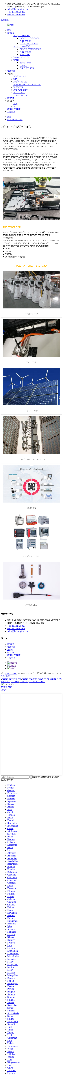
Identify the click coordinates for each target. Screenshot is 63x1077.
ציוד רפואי (18, 87)
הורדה (16, 106)
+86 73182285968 (16, 14)
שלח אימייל (6, 687)
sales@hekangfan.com (18, 9)
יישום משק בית (20, 90)
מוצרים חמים (11, 673)
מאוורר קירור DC (21, 46)
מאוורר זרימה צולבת (29, 43)
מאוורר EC (25, 54)
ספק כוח (23, 65)
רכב (15, 79)
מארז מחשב (25, 62)
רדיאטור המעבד (21, 57)
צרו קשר (11, 111)
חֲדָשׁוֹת (10, 98)
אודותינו (11, 70)
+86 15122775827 (16, 12)
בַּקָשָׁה (10, 649)
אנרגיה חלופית (20, 81)
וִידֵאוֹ (15, 103)
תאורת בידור (19, 92)
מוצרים (10, 32)
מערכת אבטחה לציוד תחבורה (27, 84)
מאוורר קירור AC (21, 35)
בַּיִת (9, 30)
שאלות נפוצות (13, 109)
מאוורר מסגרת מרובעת (30, 38)
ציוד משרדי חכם (21, 95)
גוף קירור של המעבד (11, 678)
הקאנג (4, 689)
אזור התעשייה (20, 76)
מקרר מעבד (43, 678)
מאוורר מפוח (25, 41)
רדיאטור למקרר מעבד (30, 681)
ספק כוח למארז (27, 68)
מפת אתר (5, 676)
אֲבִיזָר (16, 60)
